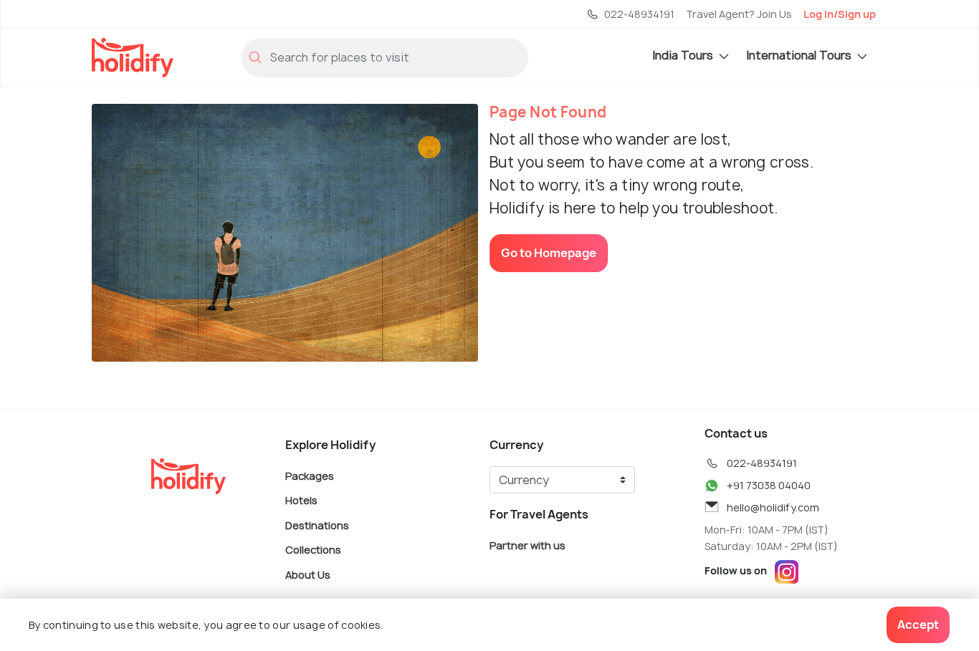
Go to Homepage (548, 253)
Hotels (301, 500)
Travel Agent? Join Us (739, 14)
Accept (918, 624)
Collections (313, 549)
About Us (307, 574)
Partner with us (527, 544)
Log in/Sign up (839, 14)
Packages (309, 475)
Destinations (317, 524)
